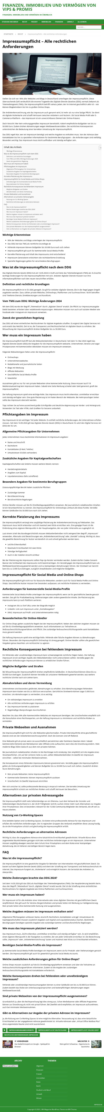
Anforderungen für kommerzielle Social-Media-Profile (23, 182)
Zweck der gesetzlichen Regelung (17, 161)
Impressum (98, 1105)
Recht (24, 22)
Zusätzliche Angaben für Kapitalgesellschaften (21, 171)
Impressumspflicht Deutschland (52, 1030)
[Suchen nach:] (88, 27)
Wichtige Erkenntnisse (14, 151)
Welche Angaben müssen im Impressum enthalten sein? (24, 214)
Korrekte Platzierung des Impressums (18, 176)
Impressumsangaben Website (21, 1030)
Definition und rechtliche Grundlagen (18, 156)
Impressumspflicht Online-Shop (85, 1030)
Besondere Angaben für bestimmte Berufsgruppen (22, 174)
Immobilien (46, 22)
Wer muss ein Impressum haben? (17, 212)
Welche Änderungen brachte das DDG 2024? (20, 209)
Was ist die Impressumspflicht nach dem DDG (21, 154)
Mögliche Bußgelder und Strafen (17, 189)
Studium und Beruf (10, 22)
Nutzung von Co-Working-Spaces (17, 199)
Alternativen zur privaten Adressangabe (19, 197)
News (38, 1082)
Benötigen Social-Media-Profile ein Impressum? (21, 219)
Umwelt (70, 22)
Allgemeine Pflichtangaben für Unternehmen (21, 169)
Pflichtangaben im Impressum (15, 166)
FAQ (5, 204)
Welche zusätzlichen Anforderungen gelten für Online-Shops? (26, 221)
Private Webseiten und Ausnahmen (17, 194)
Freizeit (34, 22)
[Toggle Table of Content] (100, 148)
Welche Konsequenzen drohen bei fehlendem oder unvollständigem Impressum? (32, 224)
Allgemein (82, 22)
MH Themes (72, 1109)
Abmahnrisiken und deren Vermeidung (19, 192)
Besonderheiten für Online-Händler (18, 184)
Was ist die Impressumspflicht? (16, 207)
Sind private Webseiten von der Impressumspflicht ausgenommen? (28, 226)
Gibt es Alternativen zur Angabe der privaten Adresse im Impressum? (28, 229)
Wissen (39, 1098)
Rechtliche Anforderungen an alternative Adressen (22, 202)
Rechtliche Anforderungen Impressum (21, 1035)
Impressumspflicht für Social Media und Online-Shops (24, 179)
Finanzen (59, 22)
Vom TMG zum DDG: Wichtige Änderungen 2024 (22, 159)
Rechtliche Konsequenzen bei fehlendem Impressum (24, 187)
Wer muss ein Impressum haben (16, 164)
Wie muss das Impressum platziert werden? (20, 217)
